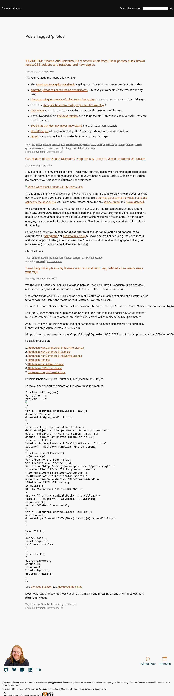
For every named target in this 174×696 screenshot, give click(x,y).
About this (148, 664)
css (63, 144)
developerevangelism (77, 144)
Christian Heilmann (11, 8)
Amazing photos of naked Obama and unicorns (59, 90)
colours (56, 144)
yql (75, 604)
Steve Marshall (135, 201)
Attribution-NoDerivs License (44, 368)
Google (101, 144)
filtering (36, 604)
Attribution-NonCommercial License (48, 351)
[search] (171, 8)
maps (121, 144)
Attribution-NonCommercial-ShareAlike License (55, 347)
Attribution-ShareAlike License (45, 364)
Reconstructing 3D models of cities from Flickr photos (63, 99)
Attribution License (38, 359)
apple (39, 144)
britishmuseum (40, 257)
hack (49, 604)
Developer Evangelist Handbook (55, 84)
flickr (93, 144)
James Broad (112, 201)
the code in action (41, 586)
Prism (37, 110)
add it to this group (74, 236)
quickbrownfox (33, 148)
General (40, 151)
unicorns (90, 148)
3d (33, 144)
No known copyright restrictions (46, 372)
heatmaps (111, 144)
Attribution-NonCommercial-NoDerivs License (54, 355)
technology (65, 148)
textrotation (78, 148)
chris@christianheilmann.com (60, 683)
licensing (58, 604)
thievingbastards (93, 257)
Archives (164, 664)
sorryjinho (51, 236)
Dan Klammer (44, 689)
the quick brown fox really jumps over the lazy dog (74, 105)
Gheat (34, 136)
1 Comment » (54, 261)
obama (129, 144)
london (59, 257)
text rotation (67, 115)
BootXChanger (39, 131)
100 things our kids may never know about (56, 125)
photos (138, 144)
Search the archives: (130, 8)
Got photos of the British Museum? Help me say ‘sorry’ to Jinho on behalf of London (85, 159)
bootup (47, 144)
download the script (70, 586)
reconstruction (50, 148)
